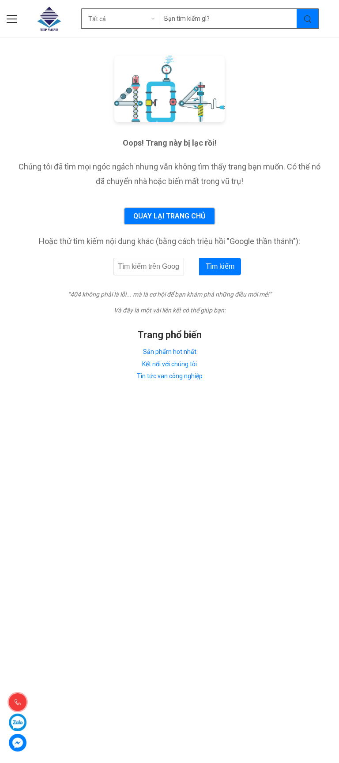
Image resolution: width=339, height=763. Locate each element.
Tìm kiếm (220, 266)
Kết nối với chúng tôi (169, 364)
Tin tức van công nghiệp (170, 376)
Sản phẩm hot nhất (169, 351)
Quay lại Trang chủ (169, 216)
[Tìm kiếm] (308, 18)
